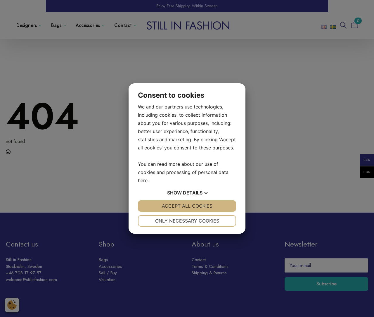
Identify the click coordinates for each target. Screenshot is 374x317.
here (143, 180)
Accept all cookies (187, 206)
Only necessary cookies (187, 221)
